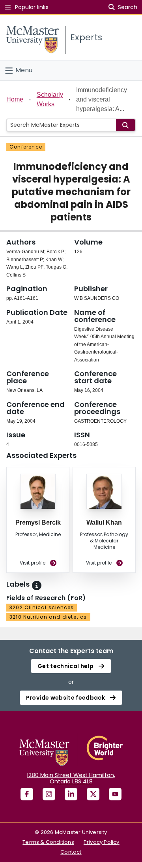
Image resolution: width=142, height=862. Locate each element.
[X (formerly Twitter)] (93, 794)
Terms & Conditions (48, 842)
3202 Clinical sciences (41, 607)
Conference (25, 146)
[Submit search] (125, 125)
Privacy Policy (102, 842)
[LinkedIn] (71, 794)
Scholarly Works (50, 99)
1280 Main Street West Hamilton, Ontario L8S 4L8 (71, 778)
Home (14, 99)
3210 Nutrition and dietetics (48, 617)
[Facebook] (27, 794)
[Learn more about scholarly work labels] (36, 585)
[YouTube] (115, 794)
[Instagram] (49, 794)
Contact (70, 852)
